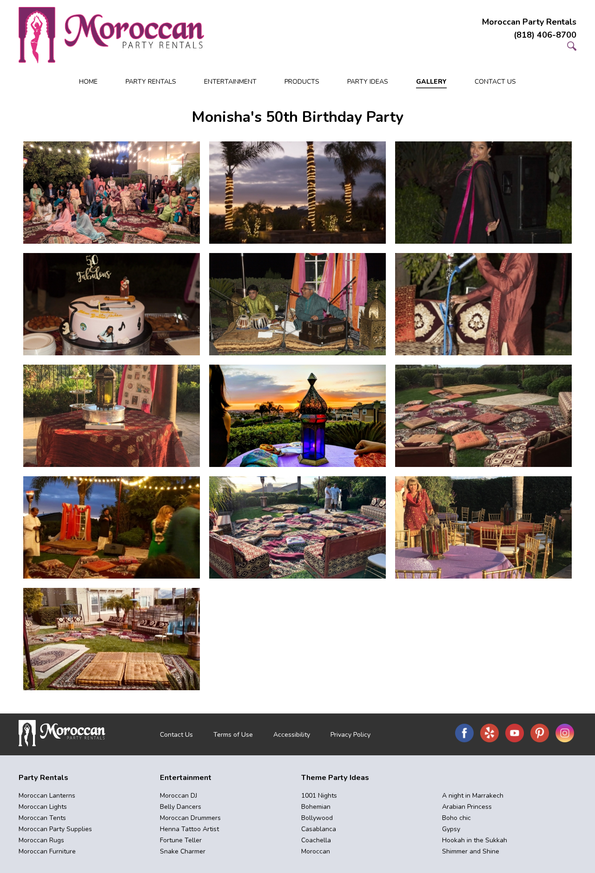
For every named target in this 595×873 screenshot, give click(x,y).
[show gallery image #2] (297, 192)
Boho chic (456, 817)
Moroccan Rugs (41, 840)
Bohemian (316, 806)
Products (301, 81)
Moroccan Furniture (47, 851)
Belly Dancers (180, 806)
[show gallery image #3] (483, 192)
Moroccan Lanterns (47, 795)
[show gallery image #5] (297, 304)
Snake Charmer (182, 851)
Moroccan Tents (42, 817)
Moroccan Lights (43, 806)
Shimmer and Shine (470, 851)
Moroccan (315, 851)
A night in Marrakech (472, 795)
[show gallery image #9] (483, 416)
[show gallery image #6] (483, 304)
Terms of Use (233, 734)
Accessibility (291, 734)
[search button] (571, 47)
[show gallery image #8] (297, 416)
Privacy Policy (350, 734)
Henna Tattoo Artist (189, 829)
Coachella (316, 840)
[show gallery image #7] (111, 416)
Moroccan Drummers (190, 817)
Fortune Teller (181, 840)
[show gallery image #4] (111, 304)
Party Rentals (151, 81)
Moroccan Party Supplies (55, 829)
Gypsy (451, 829)
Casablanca (318, 829)
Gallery (431, 81)
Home (88, 81)
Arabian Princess (467, 806)
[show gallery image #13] (111, 639)
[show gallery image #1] (111, 192)
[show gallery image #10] (111, 527)
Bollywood (317, 817)
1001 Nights (319, 795)
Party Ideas (367, 81)
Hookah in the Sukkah (474, 840)
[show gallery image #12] (483, 527)
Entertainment (230, 81)
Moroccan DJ (178, 795)
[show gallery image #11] (297, 527)
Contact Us (495, 81)
